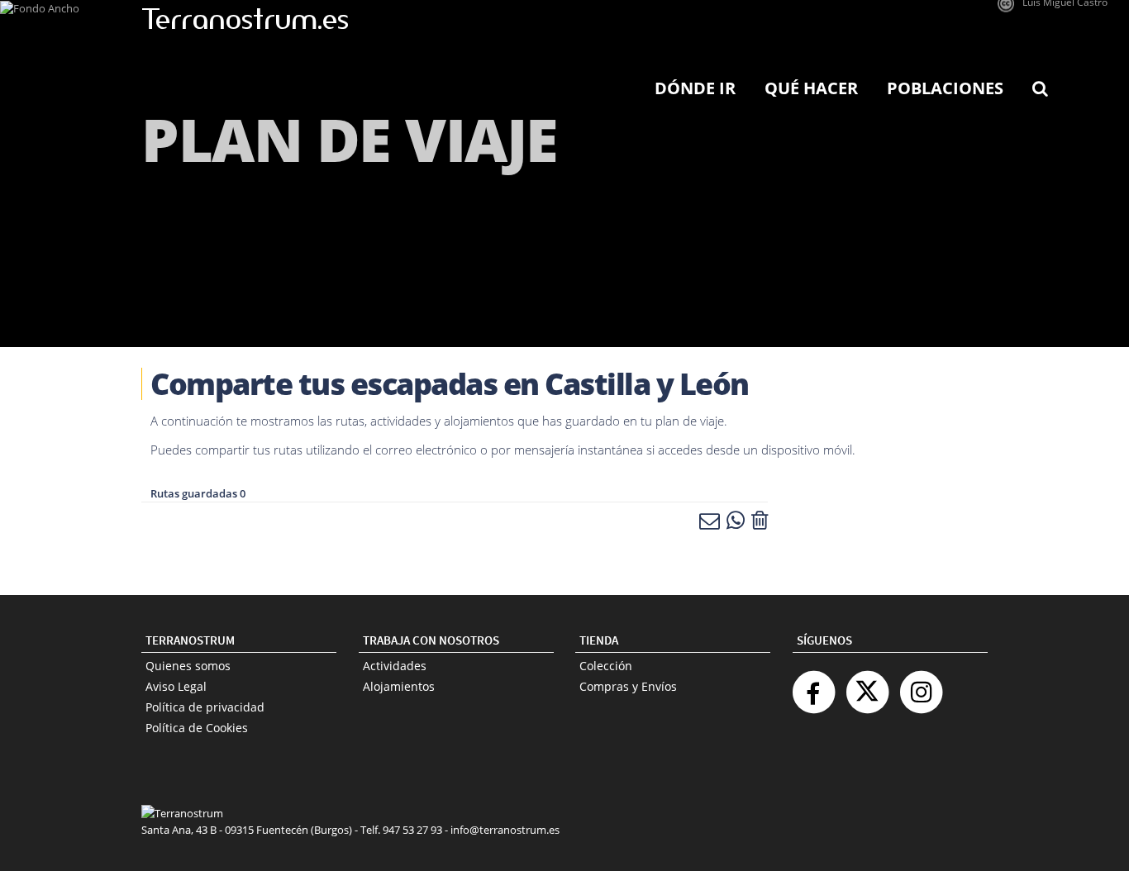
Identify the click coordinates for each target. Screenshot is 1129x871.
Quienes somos (188, 665)
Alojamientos (399, 686)
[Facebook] (813, 685)
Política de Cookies (196, 727)
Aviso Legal (176, 686)
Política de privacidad (204, 707)
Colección (605, 665)
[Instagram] (920, 685)
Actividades (394, 665)
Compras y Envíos (628, 686)
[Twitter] (867, 685)
